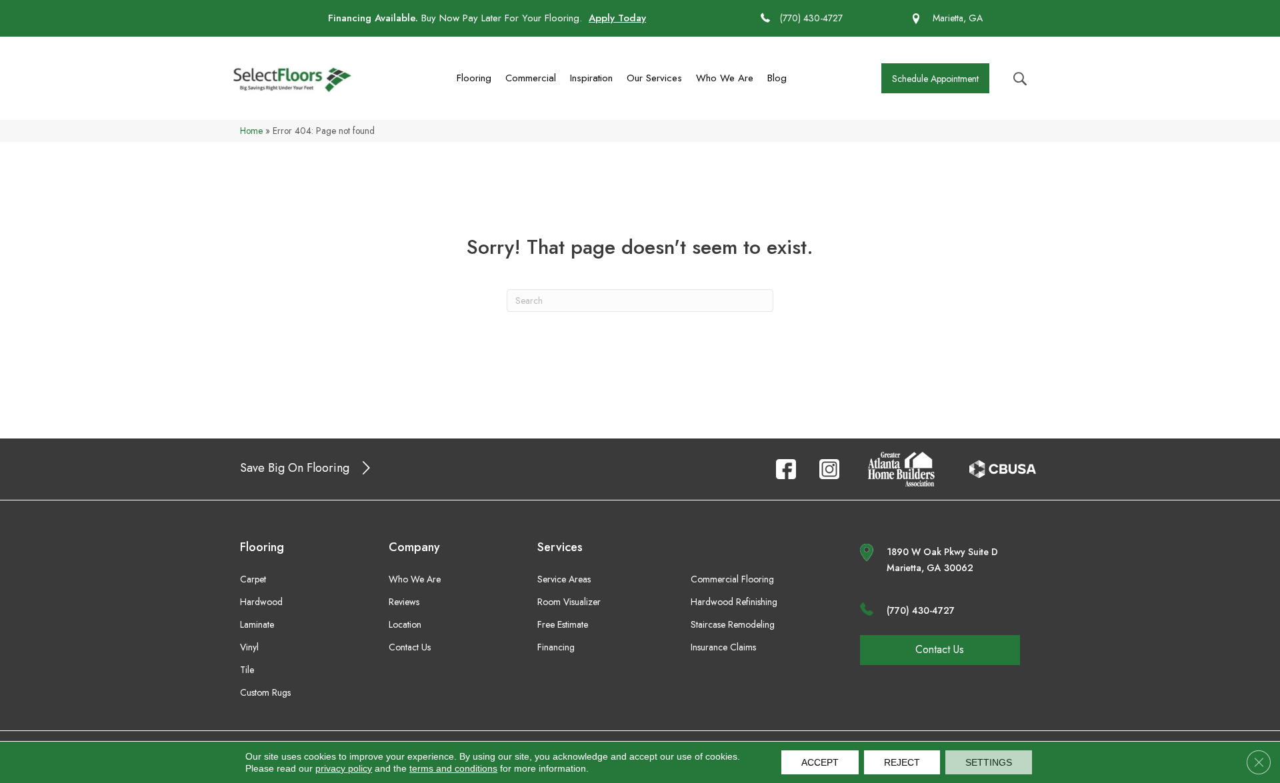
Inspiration (591, 78)
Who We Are (724, 78)
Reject (902, 762)
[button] (935, 78)
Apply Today (617, 18)
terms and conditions (453, 768)
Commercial (530, 78)
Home (251, 130)
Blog (777, 78)
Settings (988, 762)
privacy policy (343, 768)
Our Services (654, 78)
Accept (820, 762)
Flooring (474, 78)
